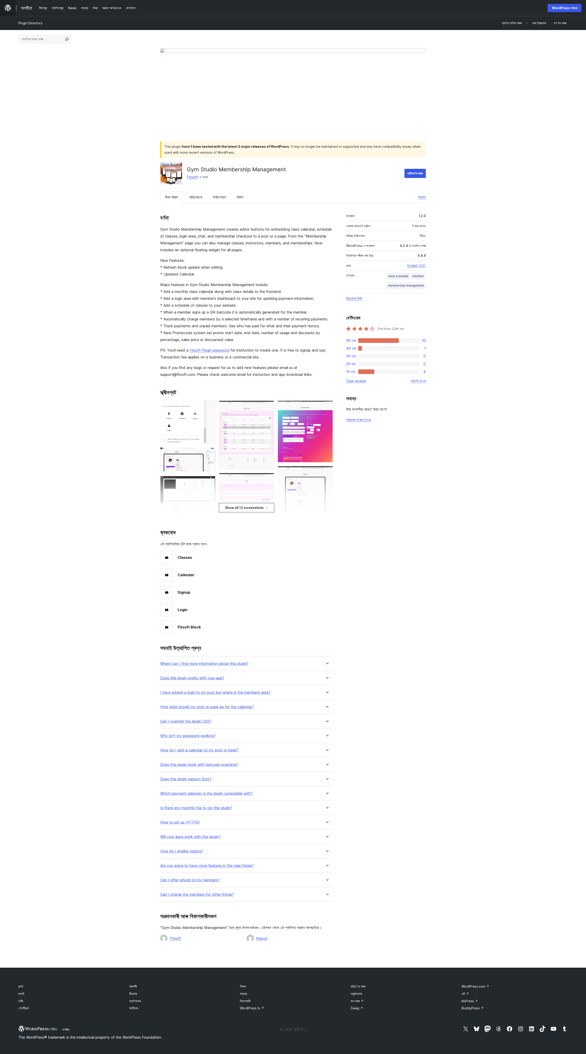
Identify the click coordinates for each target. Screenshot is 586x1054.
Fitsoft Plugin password (209, 350)
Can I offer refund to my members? (190, 880)
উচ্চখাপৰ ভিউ (354, 298)
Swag (357, 1008)
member (418, 276)
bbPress (469, 1001)
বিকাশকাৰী (245, 1001)
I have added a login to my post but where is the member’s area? (215, 692)
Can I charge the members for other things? (197, 894)
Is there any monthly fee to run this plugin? (196, 808)
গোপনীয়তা (23, 1008)
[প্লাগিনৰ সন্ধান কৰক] (66, 39)
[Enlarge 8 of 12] (268, 479)
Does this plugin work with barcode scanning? (199, 764)
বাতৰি (21, 994)
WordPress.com (475, 986)
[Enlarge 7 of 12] (268, 406)
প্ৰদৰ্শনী (133, 986)
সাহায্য (422, 197)
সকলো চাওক (418, 381)
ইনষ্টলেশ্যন (219, 197)
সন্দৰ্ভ (20, 986)
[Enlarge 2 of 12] (209, 453)
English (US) (416, 266)
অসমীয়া (66, 1029)
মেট (465, 994)
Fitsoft (192, 177)
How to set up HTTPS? (180, 822)
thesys (261, 938)
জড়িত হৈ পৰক (358, 986)
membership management (406, 285)
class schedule (398, 276)
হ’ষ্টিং (20, 1001)
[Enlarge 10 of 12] (326, 406)
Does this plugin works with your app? (192, 678)
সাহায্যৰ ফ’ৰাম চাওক (358, 420)
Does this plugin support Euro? (185, 779)
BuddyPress (472, 1008)
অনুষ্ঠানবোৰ (356, 994)
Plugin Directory (30, 23)
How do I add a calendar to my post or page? (199, 750)
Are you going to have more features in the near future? (207, 865)
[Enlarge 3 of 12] (209, 482)
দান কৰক (357, 1001)
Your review (356, 381)
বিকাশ (240, 197)
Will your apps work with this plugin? (190, 837)
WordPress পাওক (564, 8)
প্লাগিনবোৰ (135, 1001)
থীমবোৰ (133, 994)
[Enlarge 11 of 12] (326, 472)
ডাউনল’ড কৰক (415, 173)
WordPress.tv (252, 1008)
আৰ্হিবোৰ (133, 1008)
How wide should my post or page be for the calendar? (207, 707)
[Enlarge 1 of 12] (209, 406)
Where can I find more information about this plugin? (204, 663)
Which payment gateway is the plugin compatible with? (206, 793)
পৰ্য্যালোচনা (195, 197)
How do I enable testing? (181, 851)
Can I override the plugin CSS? (185, 721)
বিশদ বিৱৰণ (171, 197)
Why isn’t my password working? (188, 736)
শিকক (243, 986)
